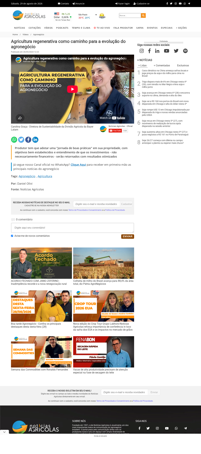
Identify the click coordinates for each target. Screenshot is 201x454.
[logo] (38, 428)
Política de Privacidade (115, 210)
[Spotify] (185, 51)
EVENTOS (152, 27)
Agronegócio (27, 176)
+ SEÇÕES (181, 27)
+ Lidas (142, 65)
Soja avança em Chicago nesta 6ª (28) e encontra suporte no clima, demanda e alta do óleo (166, 94)
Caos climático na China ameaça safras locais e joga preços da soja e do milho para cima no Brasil (165, 73)
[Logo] (29, 16)
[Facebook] (166, 3)
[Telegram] (188, 3)
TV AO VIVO (103, 27)
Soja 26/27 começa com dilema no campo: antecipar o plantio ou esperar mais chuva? (163, 141)
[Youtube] (179, 3)
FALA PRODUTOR (123, 27)
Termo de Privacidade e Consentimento (85, 210)
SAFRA (139, 27)
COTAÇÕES (35, 27)
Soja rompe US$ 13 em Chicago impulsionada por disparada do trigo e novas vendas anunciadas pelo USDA (166, 112)
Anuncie (79, 3)
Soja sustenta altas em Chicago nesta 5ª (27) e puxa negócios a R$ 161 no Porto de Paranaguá (165, 133)
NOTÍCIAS (19, 27)
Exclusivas (183, 65)
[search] (143, 15)
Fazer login (124, 3)
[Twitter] (170, 3)
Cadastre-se (142, 3)
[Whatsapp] (184, 3)
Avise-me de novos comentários (32, 235)
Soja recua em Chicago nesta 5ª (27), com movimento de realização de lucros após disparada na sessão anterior (162, 124)
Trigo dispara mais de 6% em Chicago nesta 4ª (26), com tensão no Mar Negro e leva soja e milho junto (164, 84)
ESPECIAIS (166, 27)
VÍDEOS (48, 27)
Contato (64, 3)
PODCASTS (62, 27)
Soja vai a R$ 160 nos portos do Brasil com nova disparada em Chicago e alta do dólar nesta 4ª (165, 102)
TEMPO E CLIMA (81, 27)
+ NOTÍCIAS (144, 60)
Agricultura (45, 176)
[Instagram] (175, 3)
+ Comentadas (162, 65)
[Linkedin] (35, 140)
